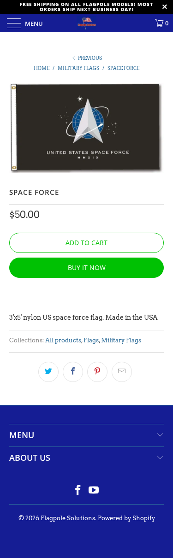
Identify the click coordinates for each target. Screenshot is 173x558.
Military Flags (121, 340)
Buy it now (87, 267)
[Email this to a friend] (122, 372)
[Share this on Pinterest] (97, 372)
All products (63, 340)
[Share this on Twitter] (48, 372)
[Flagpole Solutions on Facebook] (78, 490)
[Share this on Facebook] (73, 372)
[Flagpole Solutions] (86, 23)
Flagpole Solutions (68, 518)
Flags (91, 340)
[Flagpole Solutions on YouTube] (94, 490)
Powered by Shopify (126, 518)
